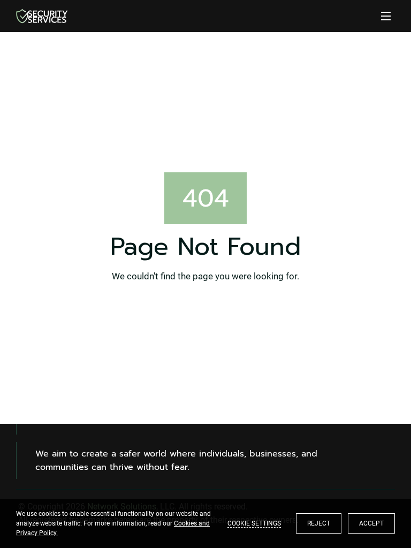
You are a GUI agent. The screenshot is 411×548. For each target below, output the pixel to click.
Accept (371, 523)
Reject (318, 523)
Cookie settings (254, 523)
